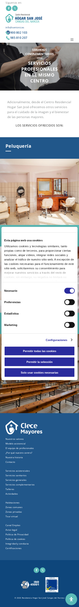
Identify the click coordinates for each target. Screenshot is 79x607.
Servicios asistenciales (18, 470)
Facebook (8, 8)
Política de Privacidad (17, 534)
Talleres (10, 489)
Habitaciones (13, 502)
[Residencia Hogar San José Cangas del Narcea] (24, 18)
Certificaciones (14, 548)
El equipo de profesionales (20, 448)
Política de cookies (15, 539)
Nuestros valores (15, 439)
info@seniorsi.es (15, 27)
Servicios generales (16, 480)
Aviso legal (11, 529)
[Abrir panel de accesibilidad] (71, 599)
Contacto (10, 462)
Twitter (15, 8)
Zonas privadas (14, 511)
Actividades (12, 493)
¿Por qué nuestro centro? (19, 452)
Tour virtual (12, 516)
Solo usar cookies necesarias (39, 372)
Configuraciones (56, 339)
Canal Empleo (13, 525)
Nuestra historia (14, 457)
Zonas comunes (14, 507)
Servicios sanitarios (16, 475)
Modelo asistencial (16, 443)
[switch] (69, 302)
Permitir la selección (39, 361)
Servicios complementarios (20, 484)
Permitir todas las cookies (39, 351)
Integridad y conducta (17, 543)
